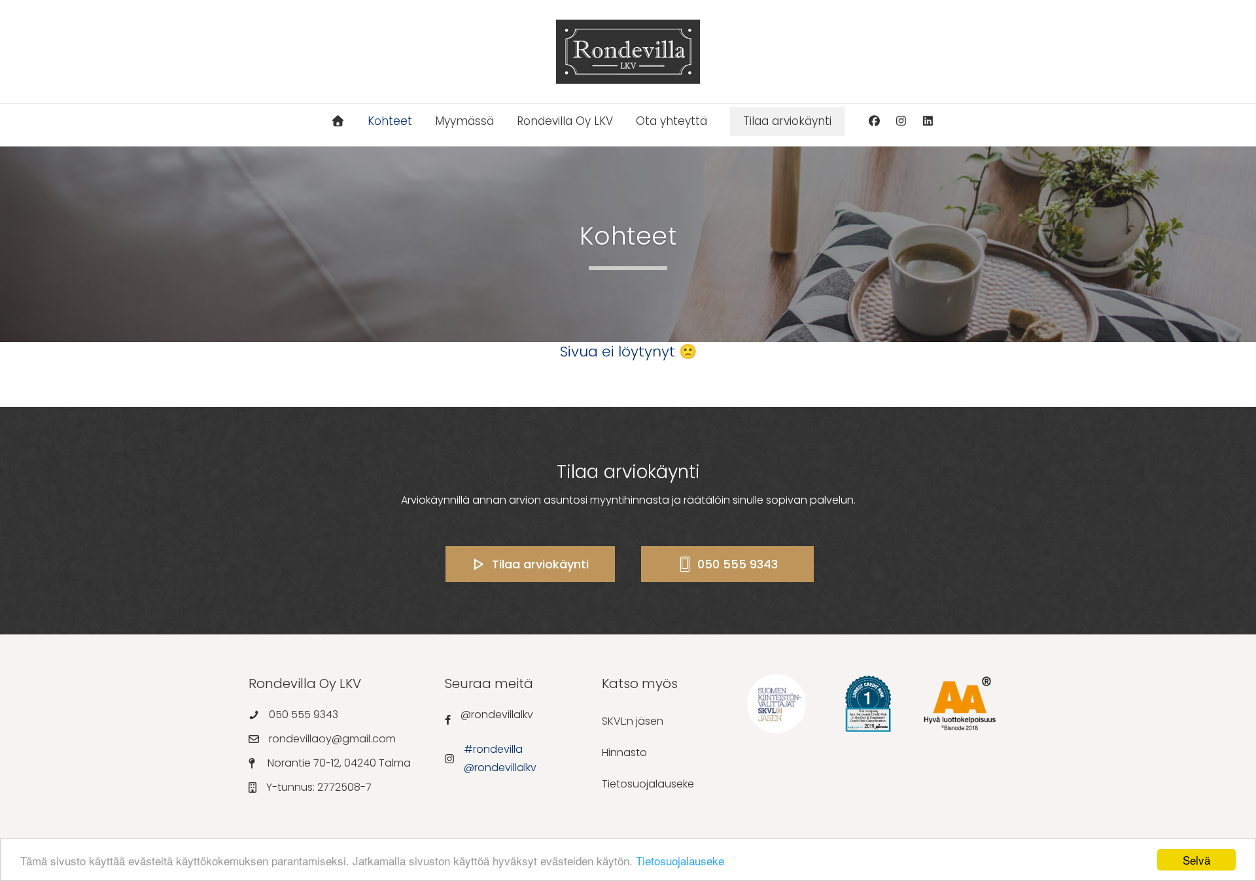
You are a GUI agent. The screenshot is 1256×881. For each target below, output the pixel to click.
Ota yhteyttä (671, 121)
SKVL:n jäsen (632, 721)
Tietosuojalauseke (680, 860)
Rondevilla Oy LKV (565, 121)
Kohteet (390, 121)
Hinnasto (624, 752)
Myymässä (464, 121)
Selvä (1196, 860)
